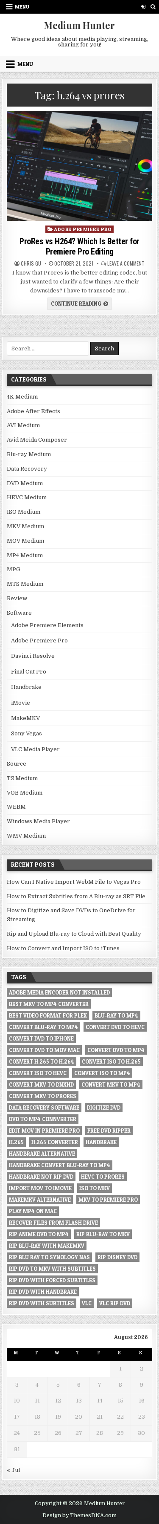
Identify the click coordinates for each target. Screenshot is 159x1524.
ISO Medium (23, 512)
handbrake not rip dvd (41, 1176)
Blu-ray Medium (29, 454)
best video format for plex (48, 1015)
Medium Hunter (79, 25)
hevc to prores (103, 1176)
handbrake (101, 1142)
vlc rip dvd (114, 1303)
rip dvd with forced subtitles (52, 1280)
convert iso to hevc (38, 1073)
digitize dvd (103, 1107)
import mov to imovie (40, 1188)
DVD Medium (25, 483)
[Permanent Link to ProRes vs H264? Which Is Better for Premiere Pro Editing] (80, 166)
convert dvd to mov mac (44, 1050)
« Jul (13, 1470)
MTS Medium (25, 584)
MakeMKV (25, 718)
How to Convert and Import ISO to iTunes (63, 948)
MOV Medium (25, 541)
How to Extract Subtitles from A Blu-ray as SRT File (76, 896)
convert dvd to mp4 (116, 1050)
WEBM (16, 807)
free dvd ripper (109, 1130)
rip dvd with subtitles (41, 1303)
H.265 (16, 1142)
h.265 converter (54, 1142)
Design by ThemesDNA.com (79, 1515)
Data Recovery (27, 469)
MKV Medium (25, 526)
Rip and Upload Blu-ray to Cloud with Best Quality (74, 934)
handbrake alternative (42, 1153)
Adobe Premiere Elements (47, 625)
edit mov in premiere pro (44, 1130)
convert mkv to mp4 (110, 1084)
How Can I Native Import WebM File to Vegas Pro (74, 882)
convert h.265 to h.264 (41, 1061)
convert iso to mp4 (102, 1073)
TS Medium (22, 778)
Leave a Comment (126, 263)
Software (19, 613)
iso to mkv (94, 1188)
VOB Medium (24, 792)
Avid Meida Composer (37, 440)
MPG (13, 569)
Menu (22, 6)
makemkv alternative (40, 1199)
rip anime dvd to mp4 (39, 1234)
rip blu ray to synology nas (49, 1257)
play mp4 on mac (33, 1211)
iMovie (20, 703)
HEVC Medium (27, 497)
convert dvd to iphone (41, 1038)
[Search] (153, 7)
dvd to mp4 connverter (42, 1119)
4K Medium (22, 396)
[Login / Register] (143, 7)
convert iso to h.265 (111, 1061)
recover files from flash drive (53, 1222)
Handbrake (26, 687)
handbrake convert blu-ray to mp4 (59, 1165)
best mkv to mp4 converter (49, 1004)
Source (16, 764)
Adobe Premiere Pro (83, 229)
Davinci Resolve (33, 656)
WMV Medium (26, 836)
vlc (87, 1303)
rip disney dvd (117, 1257)
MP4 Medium (25, 555)
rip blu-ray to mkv (103, 1234)
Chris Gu (31, 263)
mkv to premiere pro (108, 1199)
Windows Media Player (38, 821)
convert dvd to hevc (115, 1027)
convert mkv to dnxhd (41, 1084)
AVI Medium (23, 425)
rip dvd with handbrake (43, 1291)
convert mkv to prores (42, 1096)
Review (17, 598)
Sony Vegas (26, 733)
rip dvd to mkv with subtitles (52, 1268)
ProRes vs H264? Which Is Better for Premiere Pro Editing (79, 246)
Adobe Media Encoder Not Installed (59, 992)
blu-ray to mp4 (116, 1015)
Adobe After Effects (33, 411)
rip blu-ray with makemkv (46, 1245)
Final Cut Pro (28, 671)
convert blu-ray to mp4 (43, 1027)
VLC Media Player (35, 749)
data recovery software (44, 1107)
